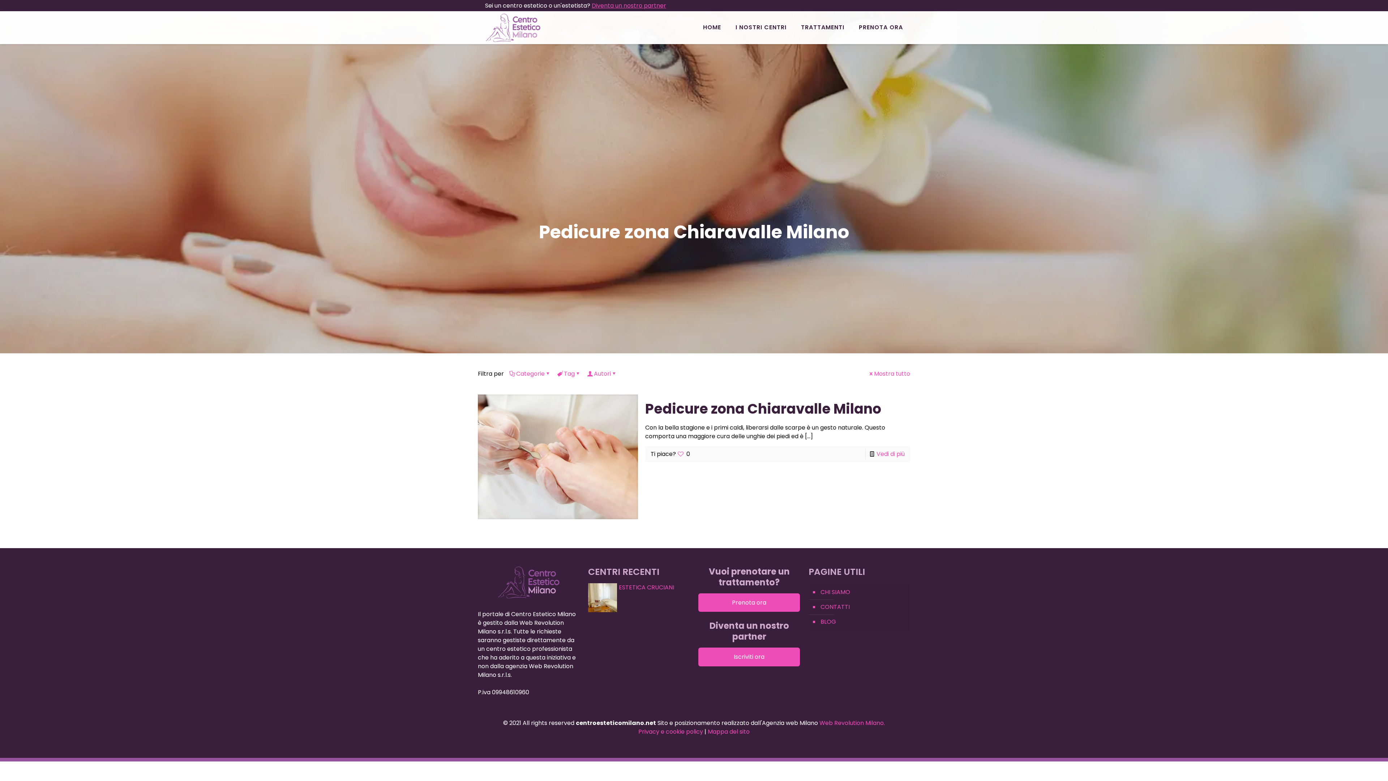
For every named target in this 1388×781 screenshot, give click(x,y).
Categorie (530, 374)
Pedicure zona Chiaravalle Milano (763, 408)
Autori (602, 374)
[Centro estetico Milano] (513, 27)
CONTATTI (835, 607)
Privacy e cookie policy (670, 731)
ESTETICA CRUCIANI (646, 587)
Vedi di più (891, 454)
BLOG (828, 622)
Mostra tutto (892, 374)
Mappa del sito (729, 731)
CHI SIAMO (835, 592)
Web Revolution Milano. (852, 723)
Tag (569, 374)
